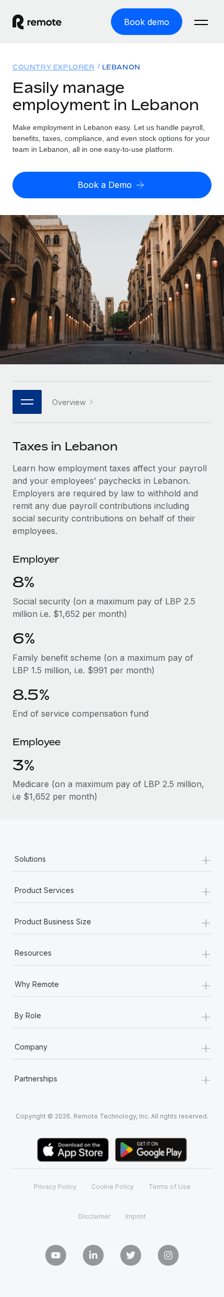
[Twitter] (130, 1255)
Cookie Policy (112, 1187)
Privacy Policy (55, 1187)
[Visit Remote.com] (46, 22)
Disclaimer (94, 1216)
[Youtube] (55, 1255)
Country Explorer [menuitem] (54, 67)
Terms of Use (169, 1187)
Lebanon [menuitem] (121, 67)
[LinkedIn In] (93, 1255)
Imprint (135, 1216)
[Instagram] (168, 1255)
